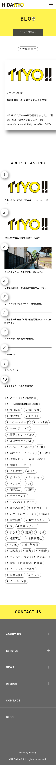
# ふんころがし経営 (19, 446)
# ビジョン (14, 477)
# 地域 (40, 532)
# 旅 (28, 483)
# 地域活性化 (15, 575)
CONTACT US (28, 612)
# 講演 (27, 532)
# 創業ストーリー (18, 465)
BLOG (10, 717)
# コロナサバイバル (19, 440)
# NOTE (12, 544)
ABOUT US (13, 634)
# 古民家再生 (34, 538)
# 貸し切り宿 (30, 544)
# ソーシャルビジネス (21, 569)
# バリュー (14, 483)
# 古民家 (12, 550)
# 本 (9, 526)
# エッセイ (27, 514)
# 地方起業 (14, 520)
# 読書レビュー (27, 526)
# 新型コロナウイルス (21, 434)
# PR (40, 446)
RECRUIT (12, 684)
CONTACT (13, 700)
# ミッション (34, 477)
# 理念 (31, 471)
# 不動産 (41, 550)
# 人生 (11, 514)
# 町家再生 (14, 538)
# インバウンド (16, 581)
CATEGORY (28, 32)
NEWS (10, 667)
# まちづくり (36, 507)
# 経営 (11, 562)
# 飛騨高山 (14, 489)
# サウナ (12, 532)
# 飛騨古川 (14, 416)
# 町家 (27, 550)
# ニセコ (34, 575)
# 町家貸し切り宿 (31, 562)
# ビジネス (41, 556)
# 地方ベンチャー (37, 520)
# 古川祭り (14, 410)
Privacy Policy (28, 752)
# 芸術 (44, 452)
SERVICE (12, 651)
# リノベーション (18, 556)
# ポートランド (16, 495)
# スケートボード (18, 422)
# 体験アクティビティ (21, 452)
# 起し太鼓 (32, 410)
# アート (12, 397)
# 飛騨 (30, 489)
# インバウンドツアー (21, 501)
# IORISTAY (14, 471)
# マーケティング (18, 428)
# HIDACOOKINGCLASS (22, 403)
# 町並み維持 (15, 507)
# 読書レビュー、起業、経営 (25, 459)
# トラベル (32, 416)
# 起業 (43, 514)
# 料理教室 (30, 397)
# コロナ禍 (41, 422)
